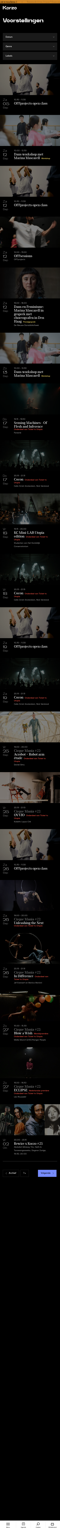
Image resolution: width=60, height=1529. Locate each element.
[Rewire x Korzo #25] (30, 1132)
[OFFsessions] (30, 242)
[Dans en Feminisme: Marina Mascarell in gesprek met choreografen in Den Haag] (30, 300)
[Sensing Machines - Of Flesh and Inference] (30, 411)
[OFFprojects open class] (30, 89)
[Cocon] (30, 466)
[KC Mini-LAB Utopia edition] (30, 523)
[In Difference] (30, 961)
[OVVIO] (30, 800)
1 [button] (23, 1173)
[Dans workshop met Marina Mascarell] (30, 140)
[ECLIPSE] (30, 1075)
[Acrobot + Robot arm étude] (30, 741)
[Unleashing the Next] (30, 906)
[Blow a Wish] (30, 1018)
